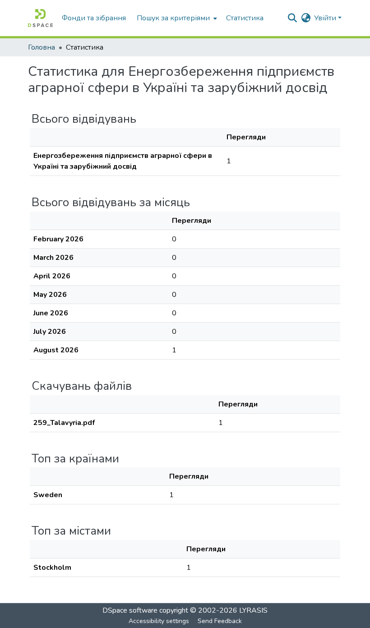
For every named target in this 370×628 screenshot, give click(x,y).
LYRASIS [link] (253, 610)
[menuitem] (176, 18)
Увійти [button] (326, 18)
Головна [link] (41, 47)
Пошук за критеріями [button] (173, 18)
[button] (40, 18)
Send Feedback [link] (220, 621)
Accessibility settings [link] (159, 621)
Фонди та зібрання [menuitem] (94, 18)
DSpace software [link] (129, 610)
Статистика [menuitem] (245, 18)
